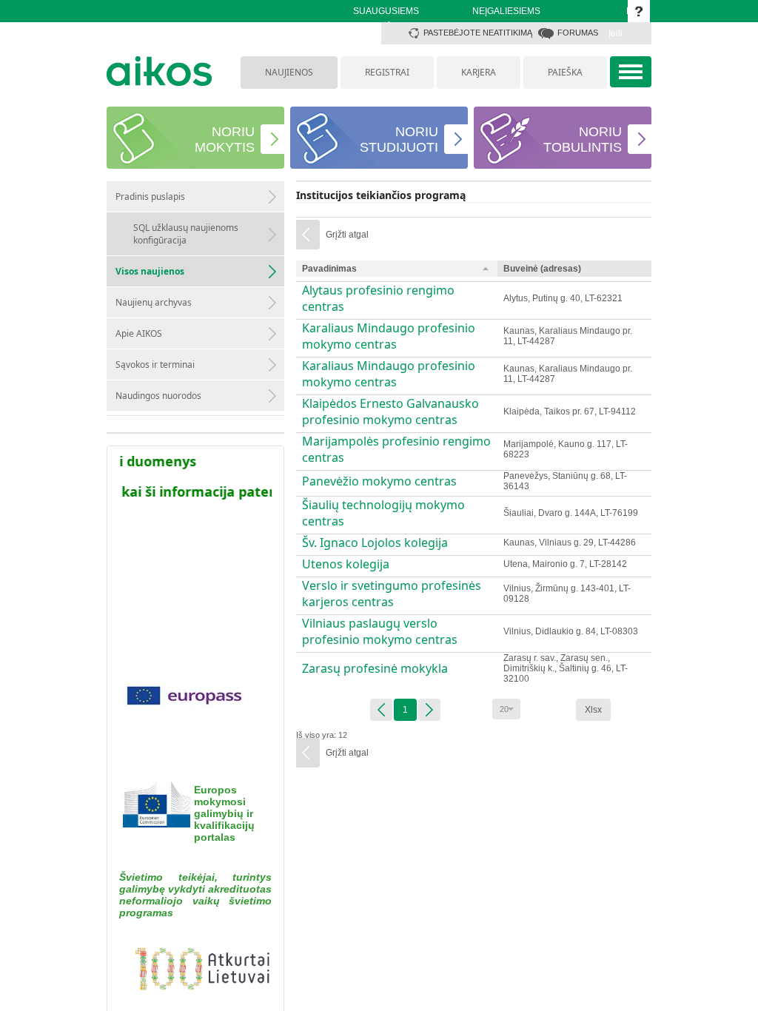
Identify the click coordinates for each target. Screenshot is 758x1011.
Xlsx (593, 710)
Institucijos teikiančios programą (381, 195)
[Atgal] (381, 710)
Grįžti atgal (347, 234)
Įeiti (615, 33)
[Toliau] (429, 710)
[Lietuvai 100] (195, 971)
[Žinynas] (639, 11)
